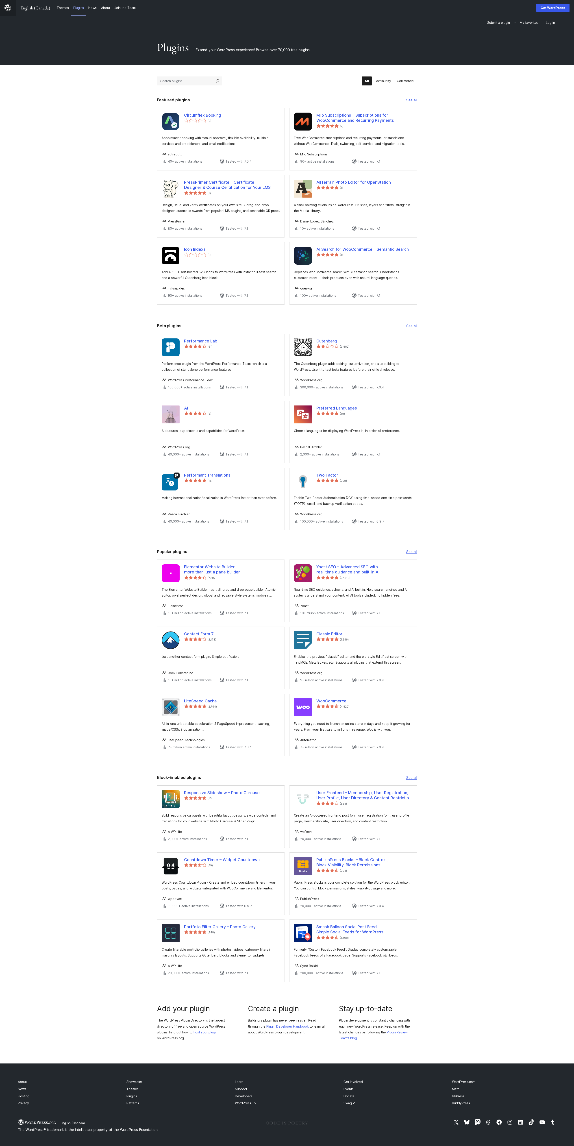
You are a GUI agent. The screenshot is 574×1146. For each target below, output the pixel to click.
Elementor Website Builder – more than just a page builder (212, 569)
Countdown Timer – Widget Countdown (222, 859)
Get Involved (353, 1082)
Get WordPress (553, 8)
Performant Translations (207, 475)
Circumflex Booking (202, 115)
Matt (455, 1089)
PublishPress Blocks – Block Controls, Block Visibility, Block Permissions (352, 862)
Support (241, 1089)
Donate (349, 1096)
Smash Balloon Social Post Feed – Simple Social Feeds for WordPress (349, 929)
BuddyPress (461, 1103)
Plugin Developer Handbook (287, 1026)
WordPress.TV (245, 1103)
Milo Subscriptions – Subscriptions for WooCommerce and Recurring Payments (355, 118)
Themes (132, 1089)
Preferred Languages (336, 408)
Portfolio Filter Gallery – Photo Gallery (220, 926)
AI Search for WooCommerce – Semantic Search (362, 249)
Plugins (131, 1096)
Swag (350, 1103)
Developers (243, 1096)
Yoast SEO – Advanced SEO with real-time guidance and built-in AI (347, 569)
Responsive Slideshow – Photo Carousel (222, 792)
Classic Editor (329, 634)
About (22, 1082)
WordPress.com (463, 1082)
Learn (239, 1082)
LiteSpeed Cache (200, 701)
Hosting (23, 1096)
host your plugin (205, 1032)
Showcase (134, 1082)
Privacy (23, 1103)
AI (186, 408)
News (22, 1089)
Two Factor (327, 475)
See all (411, 100)
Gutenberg (326, 341)
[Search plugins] (217, 80)
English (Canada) (73, 1123)
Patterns (132, 1103)
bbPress (458, 1096)
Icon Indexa (195, 249)
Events (349, 1089)
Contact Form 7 (199, 634)
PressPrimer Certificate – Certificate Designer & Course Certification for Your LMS (227, 185)
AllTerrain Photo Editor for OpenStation (353, 182)
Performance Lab (200, 341)
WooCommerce (331, 701)
